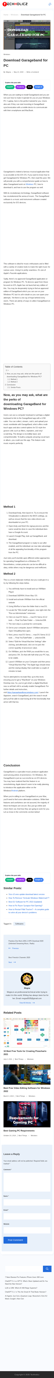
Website (6, 1224)
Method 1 (14, 379)
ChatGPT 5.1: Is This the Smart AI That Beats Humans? (25, 1292)
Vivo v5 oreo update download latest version (27, 894)
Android (15, 791)
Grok (29, 87)
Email (6, 1210)
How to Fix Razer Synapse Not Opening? (25, 905)
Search (47, 1269)
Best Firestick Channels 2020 (19, 957)
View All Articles (25, 1003)
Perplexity (20, 87)
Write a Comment (32, 72)
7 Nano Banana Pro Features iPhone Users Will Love (24, 1277)
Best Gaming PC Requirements (19, 1131)
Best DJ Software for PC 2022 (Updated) (25, 902)
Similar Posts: (16, 387)
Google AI (38, 87)
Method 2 (14, 382)
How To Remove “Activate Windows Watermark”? (29, 898)
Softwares (19, 924)
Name (6, 1196)
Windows (7, 54)
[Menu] (49, 4)
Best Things (19, 1059)
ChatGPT (10, 87)
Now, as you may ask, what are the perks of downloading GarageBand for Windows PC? (24, 375)
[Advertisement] (27, 142)
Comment (8, 1169)
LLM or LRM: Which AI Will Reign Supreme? (21, 1288)
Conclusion (11, 385)
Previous (15, 948)
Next (10, 962)
